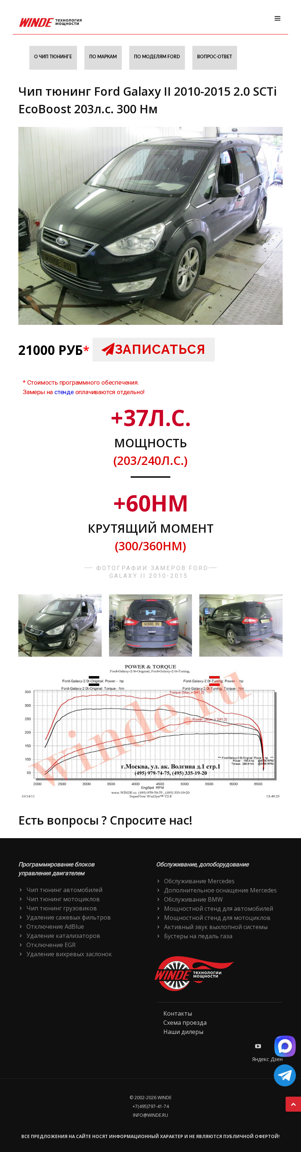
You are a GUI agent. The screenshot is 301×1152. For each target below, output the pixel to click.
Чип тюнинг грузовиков (61, 908)
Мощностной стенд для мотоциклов (217, 918)
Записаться (160, 349)
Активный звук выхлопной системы (216, 927)
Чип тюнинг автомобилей (64, 890)
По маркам (103, 57)
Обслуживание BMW (193, 899)
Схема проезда (185, 1023)
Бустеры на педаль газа (198, 936)
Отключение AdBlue (55, 926)
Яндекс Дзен (267, 1059)
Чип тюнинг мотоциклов (63, 899)
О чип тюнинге (53, 57)
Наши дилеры (183, 1032)
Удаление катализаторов (63, 936)
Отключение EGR (51, 945)
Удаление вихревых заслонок (69, 954)
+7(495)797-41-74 (151, 1106)
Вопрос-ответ (214, 57)
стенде (64, 392)
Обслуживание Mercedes (199, 881)
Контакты (177, 1013)
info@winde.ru (150, 1115)
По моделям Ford (157, 57)
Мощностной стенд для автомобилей (218, 909)
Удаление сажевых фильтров (68, 917)
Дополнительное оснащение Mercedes (220, 890)
